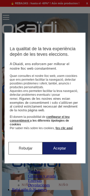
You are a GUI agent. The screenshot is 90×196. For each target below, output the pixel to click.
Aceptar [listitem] (59, 148)
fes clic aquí (64, 128)
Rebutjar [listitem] (25, 148)
